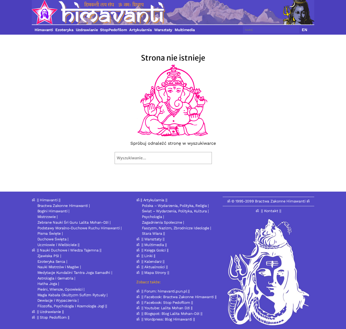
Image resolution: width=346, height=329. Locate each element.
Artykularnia (140, 30)
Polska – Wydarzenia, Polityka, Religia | (175, 205)
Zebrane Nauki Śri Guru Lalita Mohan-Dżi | (74, 222)
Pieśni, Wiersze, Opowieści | (61, 289)
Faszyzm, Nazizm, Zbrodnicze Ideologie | (176, 228)
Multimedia (185, 30)
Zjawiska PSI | (49, 256)
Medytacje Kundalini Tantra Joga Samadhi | (74, 272)
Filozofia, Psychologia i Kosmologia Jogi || (72, 306)
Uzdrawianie (87, 30)
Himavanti (44, 30)
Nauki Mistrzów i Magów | (59, 267)
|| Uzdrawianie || (50, 311)
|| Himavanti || (48, 200)
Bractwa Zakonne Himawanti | (63, 205)
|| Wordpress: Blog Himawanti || (168, 319)
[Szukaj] (222, 158)
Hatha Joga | (48, 283)
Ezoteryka (64, 30)
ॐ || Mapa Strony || (152, 272)
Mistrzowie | (47, 216)
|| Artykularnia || (154, 200)
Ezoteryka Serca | (52, 261)
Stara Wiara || (153, 233)
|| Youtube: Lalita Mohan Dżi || (167, 308)
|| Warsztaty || (153, 239)
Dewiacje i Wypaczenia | (58, 300)
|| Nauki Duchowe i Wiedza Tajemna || (69, 250)
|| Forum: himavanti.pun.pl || (165, 291)
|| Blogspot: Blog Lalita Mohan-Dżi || (171, 313)
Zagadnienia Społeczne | (163, 222)
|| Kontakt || (271, 211)
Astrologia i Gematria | (56, 278)
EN (304, 29)
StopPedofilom (113, 30)
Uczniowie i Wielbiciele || (58, 245)
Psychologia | (153, 216)
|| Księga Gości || (155, 250)
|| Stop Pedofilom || (53, 317)
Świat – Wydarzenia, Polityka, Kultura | (175, 211)
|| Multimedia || (154, 245)
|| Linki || (148, 256)
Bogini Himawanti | (53, 211)
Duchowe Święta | (52, 239)
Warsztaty (163, 30)
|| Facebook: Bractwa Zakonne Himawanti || (179, 297)
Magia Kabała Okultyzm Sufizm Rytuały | (72, 295)
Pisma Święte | (50, 233)
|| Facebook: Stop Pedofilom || (167, 302)
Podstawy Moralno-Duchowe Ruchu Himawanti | (79, 228)
